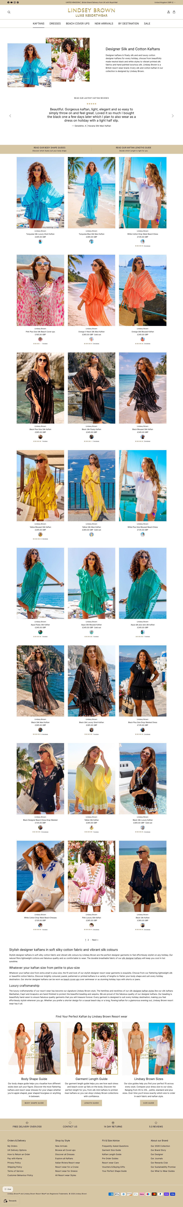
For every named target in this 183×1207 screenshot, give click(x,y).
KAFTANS (38, 23)
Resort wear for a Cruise (66, 1167)
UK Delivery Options (17, 1150)
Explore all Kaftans (64, 1158)
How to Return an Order (18, 1154)
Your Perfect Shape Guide (114, 1171)
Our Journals (157, 1158)
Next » (95, 940)
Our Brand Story (158, 1150)
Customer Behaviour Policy (20, 1175)
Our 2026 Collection (160, 1146)
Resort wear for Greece (66, 1171)
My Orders (12, 1146)
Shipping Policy (14, 1167)
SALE (147, 23)
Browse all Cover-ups (65, 1150)
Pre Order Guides (110, 1158)
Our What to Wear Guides (163, 1171)
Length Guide (91, 1103)
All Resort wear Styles (65, 1175)
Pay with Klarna (14, 1158)
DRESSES (55, 23)
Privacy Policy (14, 1162)
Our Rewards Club (159, 1162)
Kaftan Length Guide (111, 1154)
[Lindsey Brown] (91, 12)
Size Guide (148, 1103)
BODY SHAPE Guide (34, 1103)
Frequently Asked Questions (115, 1146)
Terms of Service (15, 1171)
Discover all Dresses (64, 1154)
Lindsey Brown (81, 1194)
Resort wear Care (110, 1162)
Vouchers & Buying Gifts (113, 1167)
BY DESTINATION (128, 23)
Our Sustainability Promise (163, 1167)
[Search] (8, 12)
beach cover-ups (71, 979)
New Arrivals (61, 1146)
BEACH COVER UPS (78, 23)
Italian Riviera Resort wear (67, 1162)
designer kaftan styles (143, 991)
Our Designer (157, 1154)
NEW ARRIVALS (104, 23)
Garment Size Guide (111, 1150)
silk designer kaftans (131, 958)
